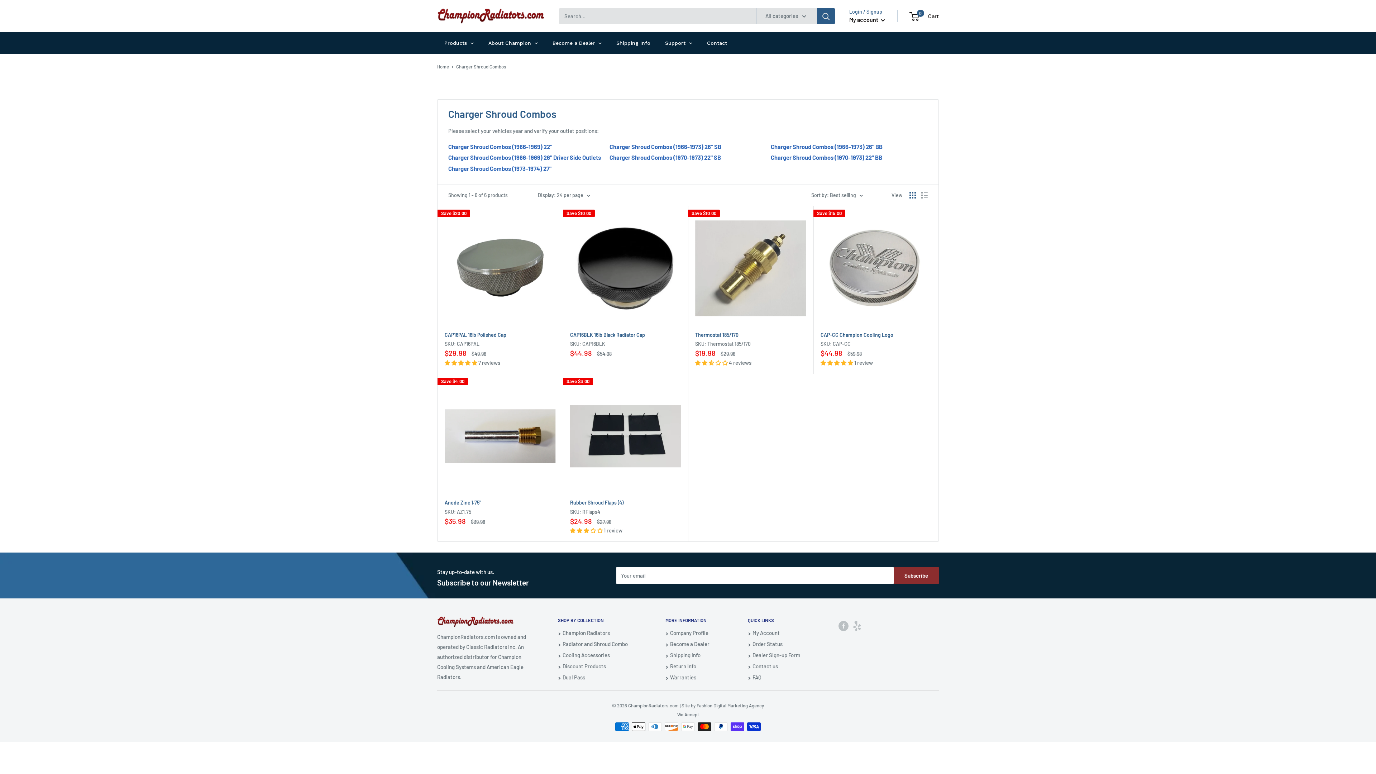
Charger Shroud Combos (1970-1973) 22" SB (665, 157)
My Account (766, 633)
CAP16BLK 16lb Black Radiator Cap (607, 335)
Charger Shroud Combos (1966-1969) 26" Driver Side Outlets (524, 157)
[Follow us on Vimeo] (857, 625)
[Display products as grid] (912, 195)
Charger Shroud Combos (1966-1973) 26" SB (665, 146)
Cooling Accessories (586, 655)
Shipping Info (685, 655)
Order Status (767, 644)
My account (864, 19)
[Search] (826, 16)
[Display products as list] (924, 195)
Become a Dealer (690, 644)
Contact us (765, 666)
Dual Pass (574, 677)
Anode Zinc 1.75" (463, 503)
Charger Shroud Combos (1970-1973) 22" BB (826, 157)
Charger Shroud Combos (481, 67)
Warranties (683, 677)
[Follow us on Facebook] (843, 625)
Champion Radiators (586, 633)
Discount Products (584, 666)
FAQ (756, 677)
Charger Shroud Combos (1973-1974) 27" (499, 168)
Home (443, 67)
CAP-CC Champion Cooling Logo (857, 335)
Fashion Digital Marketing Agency (730, 705)
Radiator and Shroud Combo (595, 644)
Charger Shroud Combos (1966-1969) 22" (500, 146)
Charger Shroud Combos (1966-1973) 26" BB (827, 146)
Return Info (683, 666)
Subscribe (916, 575)
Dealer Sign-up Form (776, 655)
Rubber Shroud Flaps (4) (597, 503)
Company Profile (689, 633)
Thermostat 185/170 (717, 335)
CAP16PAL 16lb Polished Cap (475, 335)
